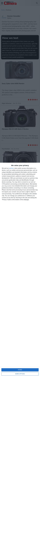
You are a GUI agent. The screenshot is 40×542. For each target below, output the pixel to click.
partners (11, 168)
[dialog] (20, 352)
